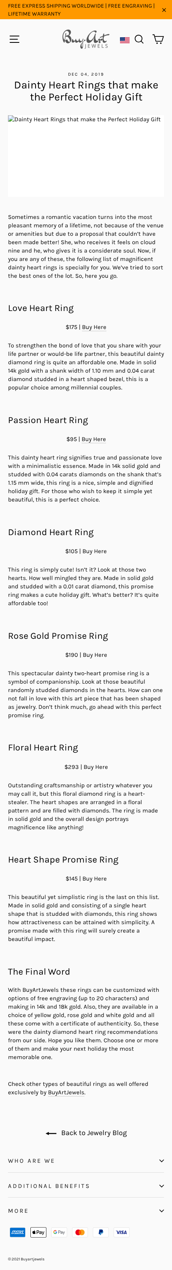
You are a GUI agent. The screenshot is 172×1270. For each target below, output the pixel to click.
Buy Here (94, 327)
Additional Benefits (49, 1186)
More (18, 1210)
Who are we (31, 1160)
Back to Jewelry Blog (93, 1132)
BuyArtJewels (66, 1092)
